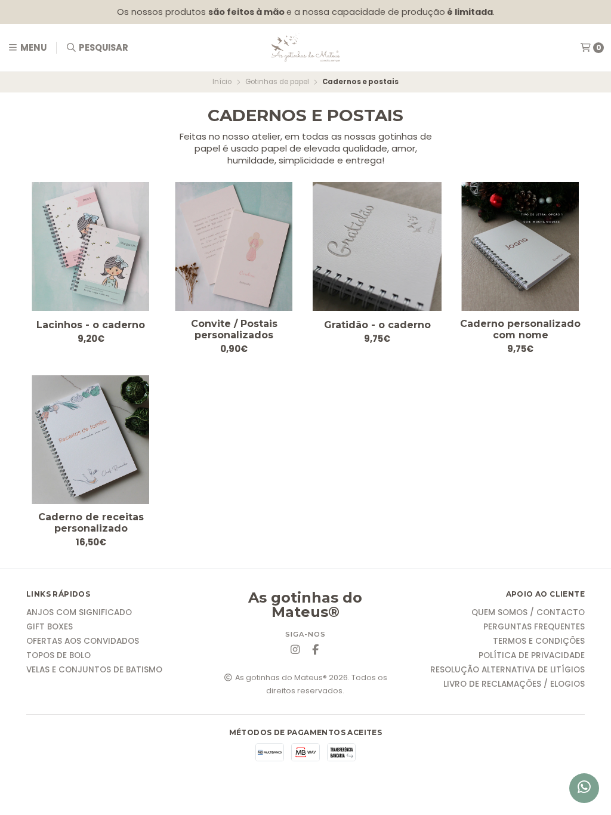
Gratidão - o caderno (377, 325)
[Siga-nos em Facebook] (315, 650)
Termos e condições (539, 641)
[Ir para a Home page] (305, 48)
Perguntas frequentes (534, 627)
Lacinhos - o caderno (90, 325)
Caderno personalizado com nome (520, 329)
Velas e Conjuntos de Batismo (94, 670)
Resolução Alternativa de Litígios (507, 670)
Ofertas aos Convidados (82, 641)
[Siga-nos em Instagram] (295, 650)
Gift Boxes (49, 627)
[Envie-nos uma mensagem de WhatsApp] (584, 788)
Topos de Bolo (58, 656)
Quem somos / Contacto (528, 613)
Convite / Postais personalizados (234, 329)
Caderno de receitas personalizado (91, 522)
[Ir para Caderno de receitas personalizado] (90, 439)
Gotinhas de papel (277, 82)
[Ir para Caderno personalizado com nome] (520, 246)
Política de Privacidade (532, 656)
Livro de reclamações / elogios (514, 684)
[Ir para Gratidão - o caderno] (377, 246)
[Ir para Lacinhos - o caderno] (90, 246)
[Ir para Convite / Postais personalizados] (233, 246)
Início (222, 82)
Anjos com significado (79, 613)
